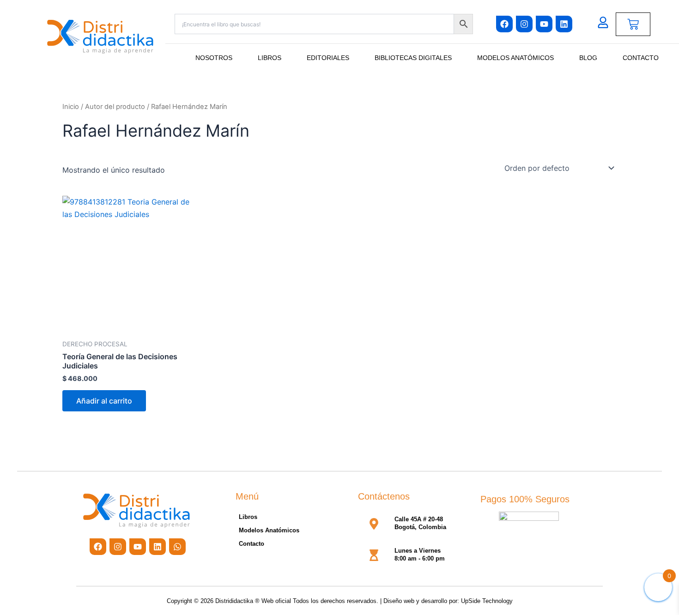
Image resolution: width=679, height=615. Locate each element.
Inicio (70, 106)
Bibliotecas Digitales (413, 57)
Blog (588, 57)
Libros (269, 57)
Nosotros (213, 57)
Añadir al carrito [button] (104, 400)
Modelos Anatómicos (515, 57)
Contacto (641, 57)
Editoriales (328, 57)
